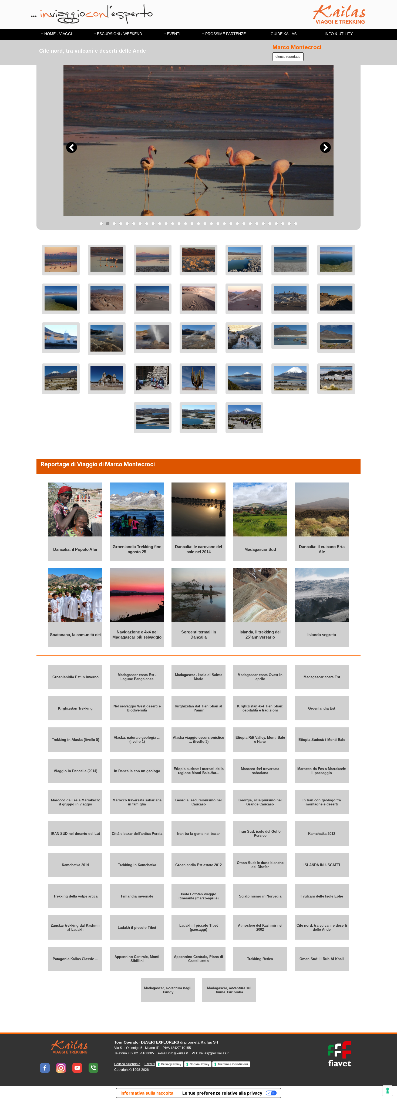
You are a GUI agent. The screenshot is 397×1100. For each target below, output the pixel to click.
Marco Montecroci (296, 47)
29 (282, 223)
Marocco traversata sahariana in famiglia (137, 802)
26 (263, 223)
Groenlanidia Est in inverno (75, 677)
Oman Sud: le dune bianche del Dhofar (260, 865)
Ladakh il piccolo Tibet (137, 927)
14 (185, 223)
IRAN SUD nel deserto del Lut (75, 833)
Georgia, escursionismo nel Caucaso (198, 802)
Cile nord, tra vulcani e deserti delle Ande (322, 927)
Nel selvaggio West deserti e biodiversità (137, 708)
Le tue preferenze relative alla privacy (222, 1093)
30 (289, 223)
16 (198, 223)
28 (276, 223)
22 (237, 223)
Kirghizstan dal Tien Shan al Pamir (198, 708)
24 (250, 223)
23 (243, 223)
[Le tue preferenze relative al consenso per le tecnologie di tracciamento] (387, 1090)
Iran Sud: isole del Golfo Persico (260, 833)
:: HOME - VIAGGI (56, 34)
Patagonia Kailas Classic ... (75, 959)
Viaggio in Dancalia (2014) (75, 771)
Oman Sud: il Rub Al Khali (322, 959)
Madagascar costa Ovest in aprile (260, 677)
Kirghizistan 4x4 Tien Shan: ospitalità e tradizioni (260, 708)
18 (211, 223)
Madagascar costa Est (322, 677)
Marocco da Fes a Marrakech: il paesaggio (321, 771)
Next (325, 147)
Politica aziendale (127, 1064)
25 (256, 223)
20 (224, 223)
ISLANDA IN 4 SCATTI (322, 865)
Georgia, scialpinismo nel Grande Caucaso (260, 802)
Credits (149, 1064)
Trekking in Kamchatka (137, 865)
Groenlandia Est (321, 708)
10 (159, 223)
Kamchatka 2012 (321, 833)
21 (231, 223)
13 (179, 223)
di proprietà (166, 1042)
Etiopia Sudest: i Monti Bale (321, 739)
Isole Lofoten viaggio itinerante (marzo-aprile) (198, 896)
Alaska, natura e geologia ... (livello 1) (137, 739)
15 (192, 223)
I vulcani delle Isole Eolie (322, 896)
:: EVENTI (172, 34)
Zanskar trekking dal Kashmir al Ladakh (75, 927)
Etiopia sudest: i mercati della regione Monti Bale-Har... (199, 771)
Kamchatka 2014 (75, 865)
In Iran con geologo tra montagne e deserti (321, 802)
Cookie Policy (199, 1064)
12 (172, 223)
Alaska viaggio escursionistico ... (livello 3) (198, 739)
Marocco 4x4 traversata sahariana (260, 771)
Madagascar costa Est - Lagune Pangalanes (137, 677)
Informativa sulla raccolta (146, 1093)
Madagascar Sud (260, 549)
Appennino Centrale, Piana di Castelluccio (198, 959)
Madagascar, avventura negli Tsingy (167, 990)
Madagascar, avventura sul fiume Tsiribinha (229, 990)
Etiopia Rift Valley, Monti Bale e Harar (260, 739)
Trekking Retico (260, 959)
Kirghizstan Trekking (75, 708)
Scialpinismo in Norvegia (260, 896)
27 (269, 223)
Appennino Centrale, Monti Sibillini (137, 959)
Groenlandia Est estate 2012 (198, 865)
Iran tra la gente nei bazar (198, 833)
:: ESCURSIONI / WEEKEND (118, 34)
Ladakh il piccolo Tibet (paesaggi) (198, 927)
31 (295, 223)
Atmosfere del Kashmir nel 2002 (260, 927)
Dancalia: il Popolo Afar (75, 549)
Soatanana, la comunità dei (75, 634)
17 (205, 223)
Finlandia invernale (137, 896)
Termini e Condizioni (233, 1064)
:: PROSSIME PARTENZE (224, 34)
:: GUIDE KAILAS (282, 34)
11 (166, 223)
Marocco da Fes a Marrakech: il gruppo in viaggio (75, 802)
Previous (71, 147)
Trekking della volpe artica (75, 896)
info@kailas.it (178, 1053)
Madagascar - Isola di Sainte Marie (198, 677)
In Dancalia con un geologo (137, 771)
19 (218, 223)
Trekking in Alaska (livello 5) (75, 739)
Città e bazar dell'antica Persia (137, 833)
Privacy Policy (171, 1064)
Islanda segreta (321, 634)
